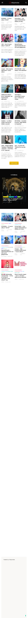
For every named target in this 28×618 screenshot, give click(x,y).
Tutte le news (14, 163)
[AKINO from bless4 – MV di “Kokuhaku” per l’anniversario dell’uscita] (7, 88)
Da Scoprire (10, 247)
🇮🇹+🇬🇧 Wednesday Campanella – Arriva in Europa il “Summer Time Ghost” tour (7, 277)
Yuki (15, 72)
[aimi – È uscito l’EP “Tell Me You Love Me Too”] (21, 139)
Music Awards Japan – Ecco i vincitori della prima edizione (20, 276)
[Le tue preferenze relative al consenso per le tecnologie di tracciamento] (25, 615)
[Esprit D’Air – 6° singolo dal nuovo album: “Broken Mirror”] (14, 191)
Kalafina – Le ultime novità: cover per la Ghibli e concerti (6, 122)
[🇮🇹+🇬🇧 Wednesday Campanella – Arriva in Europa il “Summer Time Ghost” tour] (7, 264)
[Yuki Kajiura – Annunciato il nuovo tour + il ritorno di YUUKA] (21, 88)
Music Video (11, 196)
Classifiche (17, 271)
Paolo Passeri (2, 22)
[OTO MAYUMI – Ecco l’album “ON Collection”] (21, 63)
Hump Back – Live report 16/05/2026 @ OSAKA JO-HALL (20, 20)
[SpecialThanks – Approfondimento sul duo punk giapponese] (21, 38)
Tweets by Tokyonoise (9, 559)
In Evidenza (5, 196)
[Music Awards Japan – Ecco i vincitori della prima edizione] (21, 264)
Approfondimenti (5, 223)
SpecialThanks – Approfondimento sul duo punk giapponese (20, 46)
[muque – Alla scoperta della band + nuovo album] (7, 63)
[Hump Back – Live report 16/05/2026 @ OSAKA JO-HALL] (21, 12)
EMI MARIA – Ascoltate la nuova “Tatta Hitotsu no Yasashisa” (20, 122)
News (16, 196)
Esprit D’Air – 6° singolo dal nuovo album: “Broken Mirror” (12, 199)
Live (23, 271)
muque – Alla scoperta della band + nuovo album (7, 70)
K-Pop (21, 271)
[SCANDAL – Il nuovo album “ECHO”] (7, 12)
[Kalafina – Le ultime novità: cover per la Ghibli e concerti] (7, 115)
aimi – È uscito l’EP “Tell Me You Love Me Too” (20, 147)
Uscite (19, 196)
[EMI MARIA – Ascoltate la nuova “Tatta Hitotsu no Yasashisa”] (21, 115)
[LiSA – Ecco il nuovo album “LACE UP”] (7, 38)
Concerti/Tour (18, 224)
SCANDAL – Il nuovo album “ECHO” (7, 227)
